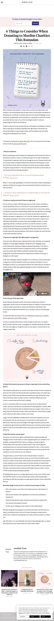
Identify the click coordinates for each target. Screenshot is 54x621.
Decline (32, 616)
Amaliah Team (18, 43)
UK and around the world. (19, 144)
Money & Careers (27, 43)
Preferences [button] (47, 613)
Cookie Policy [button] (21, 613)
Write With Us (15, 617)
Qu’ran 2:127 (13, 177)
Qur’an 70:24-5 (14, 195)
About (4, 617)
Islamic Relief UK (25, 141)
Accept (43, 616)
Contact (9, 617)
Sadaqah (43, 115)
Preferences (22, 616)
